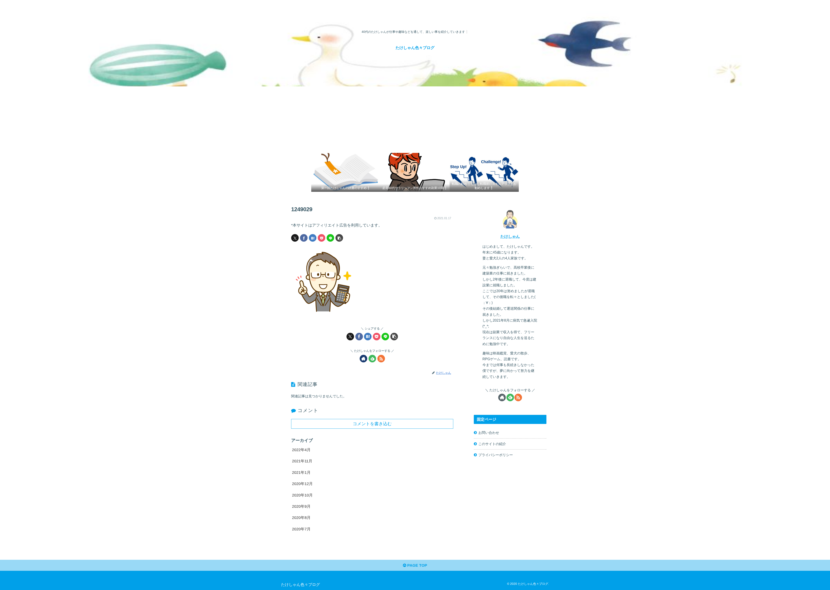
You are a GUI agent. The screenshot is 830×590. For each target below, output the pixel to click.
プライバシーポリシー (495, 455)
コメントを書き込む (372, 423)
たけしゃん (510, 236)
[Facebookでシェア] (304, 238)
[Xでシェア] (295, 238)
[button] (339, 238)
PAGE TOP (416, 565)
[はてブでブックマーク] (312, 238)
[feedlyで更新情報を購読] (372, 358)
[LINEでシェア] (330, 238)
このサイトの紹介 (492, 444)
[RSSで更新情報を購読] (381, 358)
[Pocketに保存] (321, 238)
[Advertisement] (415, 119)
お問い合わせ (488, 433)
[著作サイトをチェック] (363, 358)
